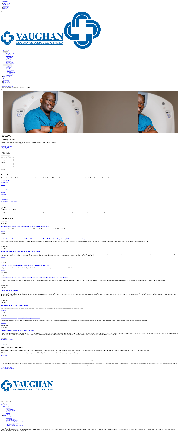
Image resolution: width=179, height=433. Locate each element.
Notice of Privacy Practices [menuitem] (12, 420)
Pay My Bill (6, 4)
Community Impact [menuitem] (10, 410)
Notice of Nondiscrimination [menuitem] (12, 423)
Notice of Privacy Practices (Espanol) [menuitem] (14, 421)
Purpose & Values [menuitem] (10, 409)
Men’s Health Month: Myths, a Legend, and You (14, 305)
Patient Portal (6, 6)
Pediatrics (3, 192)
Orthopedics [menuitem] (9, 57)
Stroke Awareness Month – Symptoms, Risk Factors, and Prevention (20, 318)
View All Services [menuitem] (10, 63)
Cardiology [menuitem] (8, 54)
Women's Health (4, 199)
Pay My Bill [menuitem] (9, 71)
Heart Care (3, 185)
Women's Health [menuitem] (9, 62)
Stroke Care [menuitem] (8, 61)
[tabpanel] (89, 159)
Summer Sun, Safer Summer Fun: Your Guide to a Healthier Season (20, 251)
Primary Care (3, 194)
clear (29, 87)
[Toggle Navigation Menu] (1, 11)
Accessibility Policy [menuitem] (10, 419)
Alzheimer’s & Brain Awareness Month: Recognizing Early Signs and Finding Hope (25, 265)
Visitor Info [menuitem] (8, 67)
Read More (3, 231)
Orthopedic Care (4, 189)
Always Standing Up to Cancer (9, 290)
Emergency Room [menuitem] (10, 53)
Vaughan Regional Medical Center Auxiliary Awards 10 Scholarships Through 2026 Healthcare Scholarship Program (34, 277)
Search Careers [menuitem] (6, 82)
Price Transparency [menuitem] (10, 72)
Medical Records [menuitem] (10, 70)
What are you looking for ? (8, 87)
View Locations (6, 3)
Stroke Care (3, 197)
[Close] (1, 89)
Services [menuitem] (5, 52)
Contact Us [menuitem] (5, 83)
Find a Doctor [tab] (6, 152)
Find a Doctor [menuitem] (6, 50)
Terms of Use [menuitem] (9, 418)
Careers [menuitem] (8, 414)
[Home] (27, 399)
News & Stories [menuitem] (6, 76)
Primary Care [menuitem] (9, 59)
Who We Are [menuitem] (6, 406)
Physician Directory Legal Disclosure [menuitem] (14, 425)
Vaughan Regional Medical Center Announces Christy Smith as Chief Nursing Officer (25, 226)
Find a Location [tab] (6, 153)
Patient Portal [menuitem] (9, 75)
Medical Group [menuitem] (9, 73)
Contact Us (5, 8)
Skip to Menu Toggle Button (7, 86)
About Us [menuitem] (8, 408)
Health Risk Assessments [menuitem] (11, 68)
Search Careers (6, 7)
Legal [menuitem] (4, 415)
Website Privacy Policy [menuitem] (11, 416)
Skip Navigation (4, 1)
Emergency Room (5, 180)
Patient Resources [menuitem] (10, 66)
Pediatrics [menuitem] (8, 58)
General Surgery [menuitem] (9, 56)
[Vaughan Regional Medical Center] (51, 48)
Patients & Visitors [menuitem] (8, 65)
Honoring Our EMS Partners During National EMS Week (17, 330)
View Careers (4, 355)
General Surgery (4, 182)
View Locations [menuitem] (6, 78)
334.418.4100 (4, 404)
